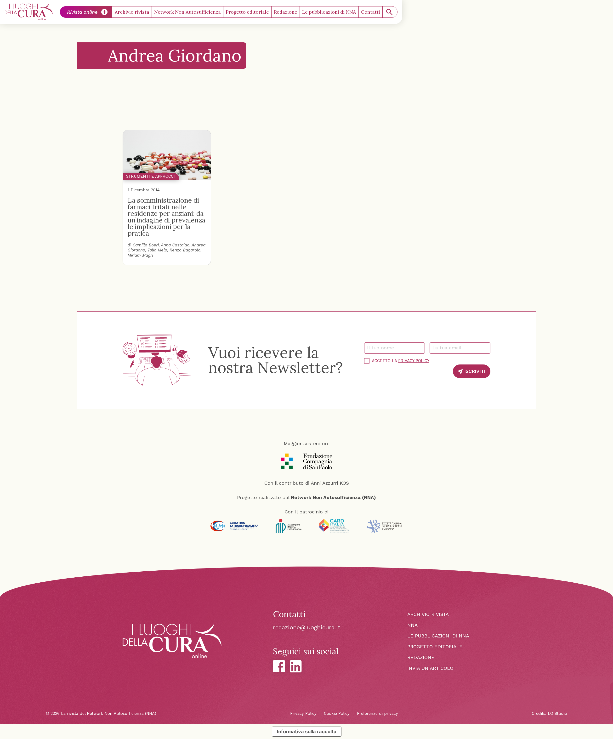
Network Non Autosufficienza (187, 12)
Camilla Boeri (146, 245)
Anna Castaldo (175, 245)
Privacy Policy (413, 360)
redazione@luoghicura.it (306, 627)
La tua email (449, 348)
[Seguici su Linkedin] (296, 666)
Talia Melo (157, 250)
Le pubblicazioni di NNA (329, 12)
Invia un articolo (430, 668)
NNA (412, 625)
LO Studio (557, 713)
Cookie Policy (337, 713)
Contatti (370, 12)
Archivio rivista (132, 12)
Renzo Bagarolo (185, 250)
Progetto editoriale (247, 12)
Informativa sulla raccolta (306, 731)
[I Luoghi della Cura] (29, 12)
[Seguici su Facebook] (279, 666)
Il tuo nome (382, 348)
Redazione (285, 12)
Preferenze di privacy (377, 713)
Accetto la (400, 360)
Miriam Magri (140, 255)
